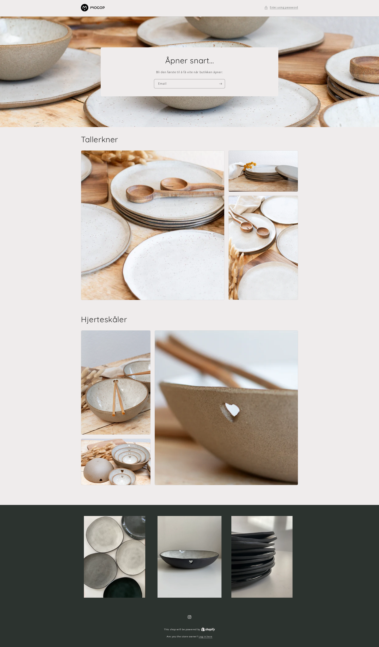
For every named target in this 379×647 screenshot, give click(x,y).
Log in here (205, 636)
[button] (281, 7)
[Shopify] (208, 629)
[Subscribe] (220, 83)
